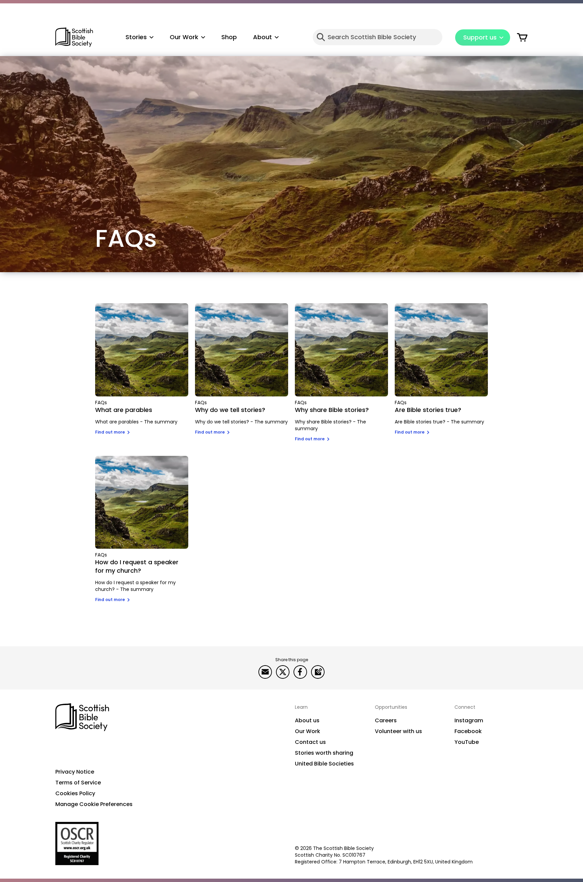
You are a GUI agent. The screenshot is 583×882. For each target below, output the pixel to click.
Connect (464, 707)
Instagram (468, 720)
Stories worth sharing (324, 753)
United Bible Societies (324, 764)
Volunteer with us (398, 731)
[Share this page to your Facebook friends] (300, 672)
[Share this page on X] (282, 672)
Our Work (307, 731)
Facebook (468, 731)
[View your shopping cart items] (522, 37)
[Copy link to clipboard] (318, 672)
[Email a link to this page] (265, 672)
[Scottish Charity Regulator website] (77, 843)
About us (307, 720)
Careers (386, 720)
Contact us (310, 742)
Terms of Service (78, 782)
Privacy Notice (74, 772)
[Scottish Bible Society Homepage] (74, 37)
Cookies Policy (75, 793)
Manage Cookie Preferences (94, 804)
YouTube (466, 742)
